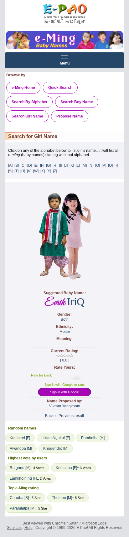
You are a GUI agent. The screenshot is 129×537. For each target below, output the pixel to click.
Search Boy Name (76, 102)
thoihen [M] (62, 498)
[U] (22, 171)
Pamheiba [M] (93, 438)
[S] (10, 171)
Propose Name (69, 116)
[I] (60, 165)
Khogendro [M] (55, 448)
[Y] (49, 171)
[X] (42, 171)
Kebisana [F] (66, 468)
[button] (64, 393)
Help (28, 527)
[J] (66, 165)
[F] (42, 165)
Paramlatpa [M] (22, 508)
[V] (29, 171)
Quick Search (60, 87)
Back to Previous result (64, 416)
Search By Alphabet (29, 102)
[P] (104, 165)
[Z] (55, 171)
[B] (16, 165)
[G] (48, 165)
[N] (91, 165)
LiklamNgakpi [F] (55, 438)
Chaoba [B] (19, 498)
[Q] (110, 165)
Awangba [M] (21, 448)
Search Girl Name (27, 116)
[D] (29, 165)
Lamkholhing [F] (23, 478)
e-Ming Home (23, 87)
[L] (78, 165)
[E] (36, 165)
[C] (23, 165)
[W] (36, 171)
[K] (72, 165)
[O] (97, 165)
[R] (117, 165)
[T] (16, 171)
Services (14, 527)
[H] (55, 165)
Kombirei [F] (20, 438)
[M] (84, 165)
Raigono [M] (20, 468)
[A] (10, 165)
